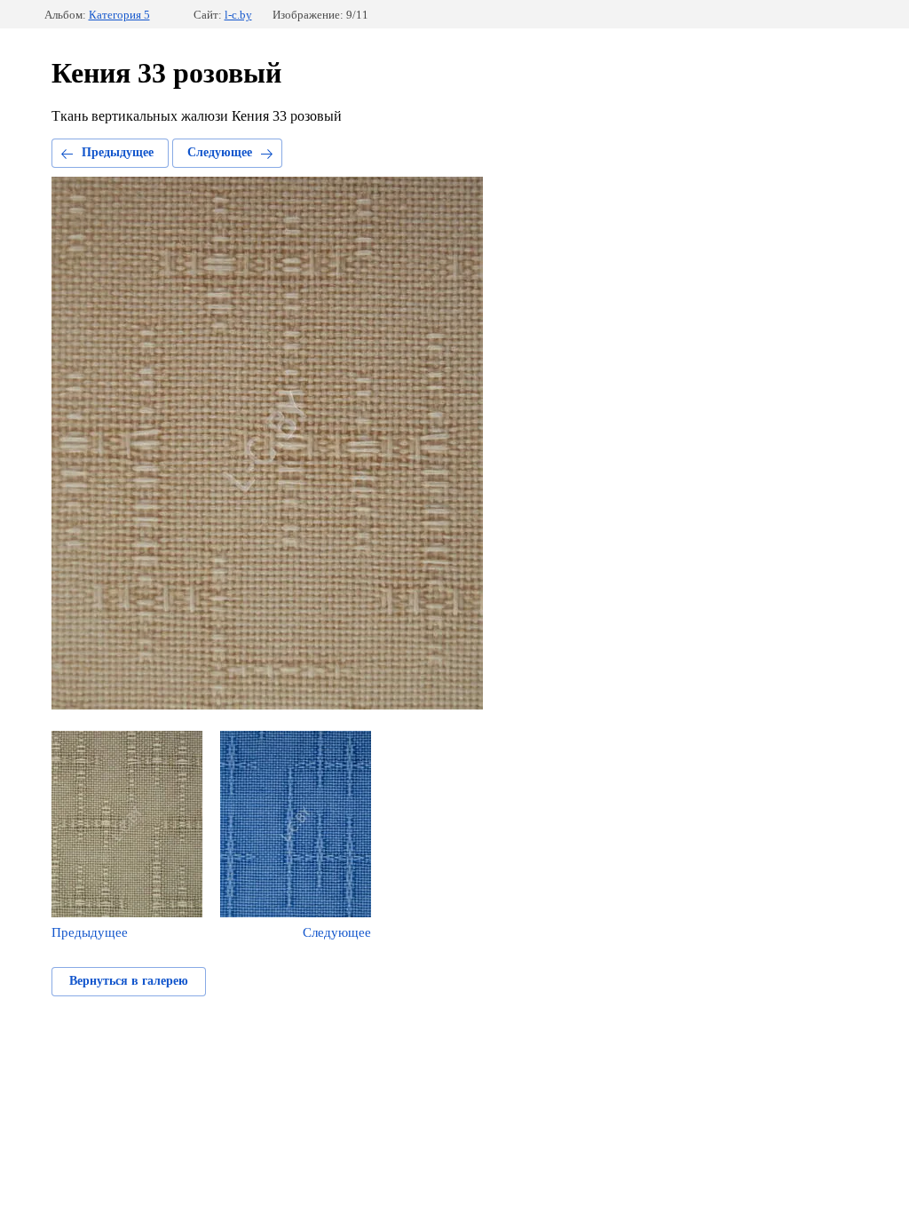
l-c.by (238, 14)
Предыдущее (118, 152)
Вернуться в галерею (128, 980)
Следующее (219, 152)
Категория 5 (119, 14)
